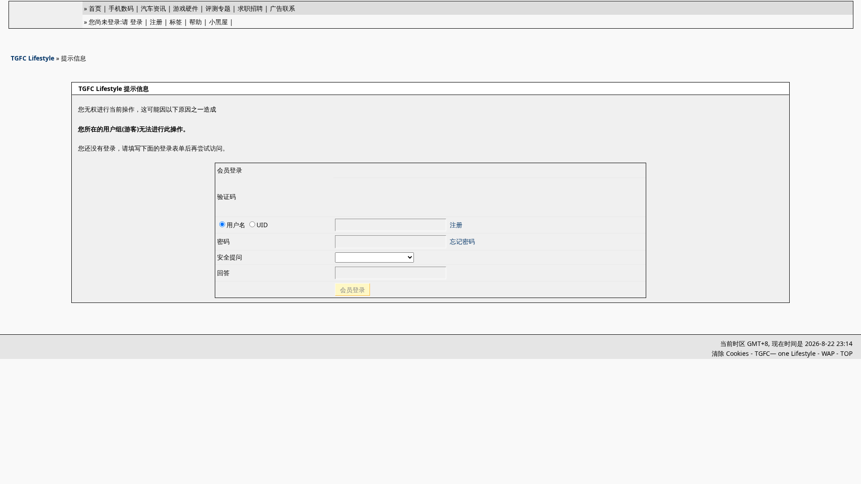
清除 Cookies (730, 353)
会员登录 (352, 289)
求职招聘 (250, 8)
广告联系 (282, 8)
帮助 (195, 21)
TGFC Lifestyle (32, 58)
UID (262, 224)
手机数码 (121, 8)
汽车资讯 (153, 8)
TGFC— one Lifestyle (785, 353)
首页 (95, 8)
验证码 (226, 196)
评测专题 (217, 8)
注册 (156, 21)
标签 (176, 21)
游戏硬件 (185, 8)
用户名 (235, 224)
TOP (846, 353)
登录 (136, 21)
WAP (828, 353)
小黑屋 (218, 21)
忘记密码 (462, 241)
